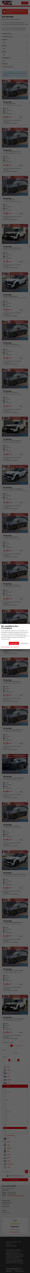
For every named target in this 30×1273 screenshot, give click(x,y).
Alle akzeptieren (14, 643)
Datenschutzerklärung (6, 647)
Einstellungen (24, 643)
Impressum (16, 647)
